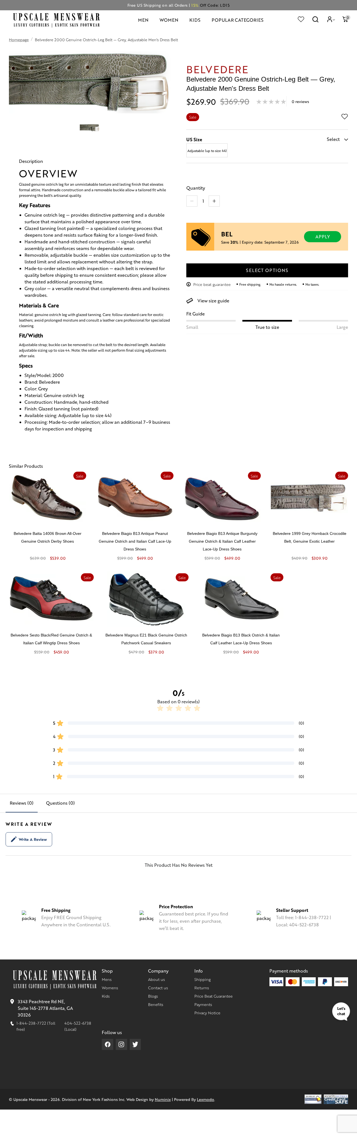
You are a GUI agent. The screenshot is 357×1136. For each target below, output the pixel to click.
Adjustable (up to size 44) (207, 150)
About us (156, 979)
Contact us (158, 987)
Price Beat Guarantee (213, 995)
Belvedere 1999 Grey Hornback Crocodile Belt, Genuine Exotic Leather (309, 537)
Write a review (33, 839)
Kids (106, 995)
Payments (203, 1004)
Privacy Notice (207, 1012)
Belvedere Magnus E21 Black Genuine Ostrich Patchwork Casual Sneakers (146, 639)
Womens (110, 987)
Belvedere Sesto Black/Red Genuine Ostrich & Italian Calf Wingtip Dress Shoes (51, 639)
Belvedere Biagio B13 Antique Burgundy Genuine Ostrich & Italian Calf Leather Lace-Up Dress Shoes (222, 541)
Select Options (267, 270)
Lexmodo (205, 1099)
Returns (201, 987)
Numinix (163, 1099)
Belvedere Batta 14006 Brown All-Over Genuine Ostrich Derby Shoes (47, 537)
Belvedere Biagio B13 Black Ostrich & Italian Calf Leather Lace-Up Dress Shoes (241, 639)
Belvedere (217, 68)
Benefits (155, 1004)
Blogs (153, 995)
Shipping (202, 979)
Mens (107, 979)
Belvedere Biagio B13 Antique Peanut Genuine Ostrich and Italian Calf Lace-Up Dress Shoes (135, 541)
